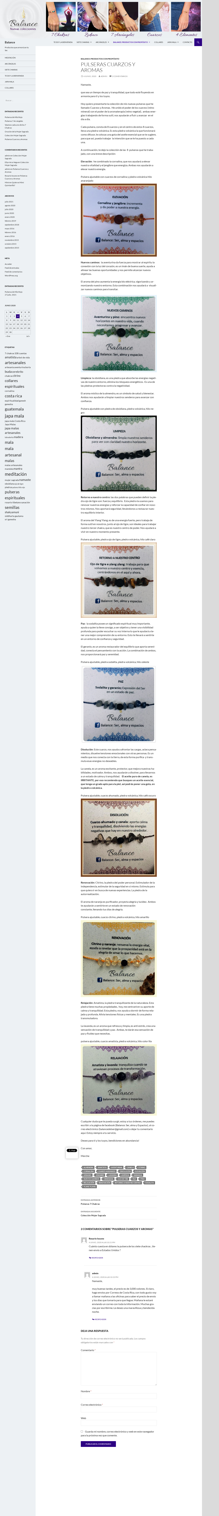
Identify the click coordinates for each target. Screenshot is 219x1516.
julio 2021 (9, 201)
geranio (87, 1175)
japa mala (14, 415)
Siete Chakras (83, 42)
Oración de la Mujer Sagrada (17, 131)
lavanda (112, 1175)
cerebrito (17, 371)
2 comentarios (119, 76)
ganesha (9, 404)
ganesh (22, 400)
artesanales (15, 362)
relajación (89, 1183)
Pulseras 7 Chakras (90, 1202)
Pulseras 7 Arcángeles (14, 121)
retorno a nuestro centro (128, 1183)
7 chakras (9, 353)
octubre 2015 (10, 244)
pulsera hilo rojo (19, 487)
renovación (104, 1183)
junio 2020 (9, 213)
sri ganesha (10, 519)
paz (134, 1179)
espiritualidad (12, 400)
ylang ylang (90, 1187)
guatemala (14, 408)
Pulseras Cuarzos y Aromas (16, 139)
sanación (25, 502)
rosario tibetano (13, 502)
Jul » (28, 336)
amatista (102, 1167)
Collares (158, 42)
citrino (141, 1167)
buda (8, 371)
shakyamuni (12, 512)
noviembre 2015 (12, 240)
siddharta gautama (14, 516)
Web (83, 1418)
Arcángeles (101, 42)
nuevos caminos (91, 1179)
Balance (10, 42)
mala (9, 442)
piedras (8, 487)
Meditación (10, 58)
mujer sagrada (12, 480)
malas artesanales (13, 465)
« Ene (8, 336)
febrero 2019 (10, 221)
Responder (97, 1258)
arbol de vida (23, 357)
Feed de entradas (12, 268)
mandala (9, 468)
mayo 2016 (9, 228)
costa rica (13, 395)
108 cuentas (21, 353)
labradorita (9, 437)
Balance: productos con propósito (130, 42)
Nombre (86, 1391)
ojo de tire (123, 1179)
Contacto (187, 42)
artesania (9, 367)
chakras (9, 375)
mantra (18, 468)
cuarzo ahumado (106, 1171)
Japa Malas (10, 424)
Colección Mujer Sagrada (93, 1213)
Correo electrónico (92, 1404)
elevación (140, 1171)
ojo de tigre (19, 484)
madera (18, 437)
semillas (12, 507)
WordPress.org (11, 275)
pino (142, 1179)
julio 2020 (9, 209)
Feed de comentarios (13, 272)
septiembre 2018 (12, 224)
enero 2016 (10, 236)
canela (130, 1167)
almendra (88, 1167)
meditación (16, 474)
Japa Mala (171, 42)
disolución (125, 1171)
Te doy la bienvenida (63, 42)
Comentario (88, 1350)
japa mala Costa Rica (15, 421)
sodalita (149, 1183)
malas (9, 460)
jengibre (100, 1175)
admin (104, 76)
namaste (25, 479)
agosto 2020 (10, 205)
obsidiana (108, 1179)
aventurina (116, 1167)
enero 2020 (10, 217)
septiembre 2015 (12, 248)
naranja (138, 1175)
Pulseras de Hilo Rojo (13, 117)
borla (28, 367)
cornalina (89, 1171)
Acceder (8, 264)
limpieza (125, 1175)
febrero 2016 (10, 232)
